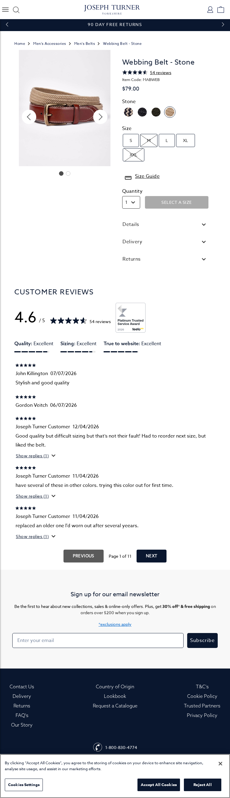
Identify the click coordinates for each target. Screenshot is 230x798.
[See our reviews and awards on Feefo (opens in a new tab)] (131, 318)
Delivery (22, 696)
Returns (21, 706)
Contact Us (22, 687)
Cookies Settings (24, 784)
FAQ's (22, 715)
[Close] (220, 763)
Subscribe (202, 640)
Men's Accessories (49, 43)
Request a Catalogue (115, 706)
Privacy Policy (202, 715)
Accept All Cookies (159, 784)
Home (19, 43)
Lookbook (115, 696)
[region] (115, 776)
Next (152, 556)
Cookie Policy (202, 696)
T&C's (202, 687)
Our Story (22, 725)
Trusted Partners (202, 706)
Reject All (202, 784)
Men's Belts (84, 43)
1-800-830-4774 (121, 747)
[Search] (15, 9)
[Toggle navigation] (5, 9)
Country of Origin (115, 687)
